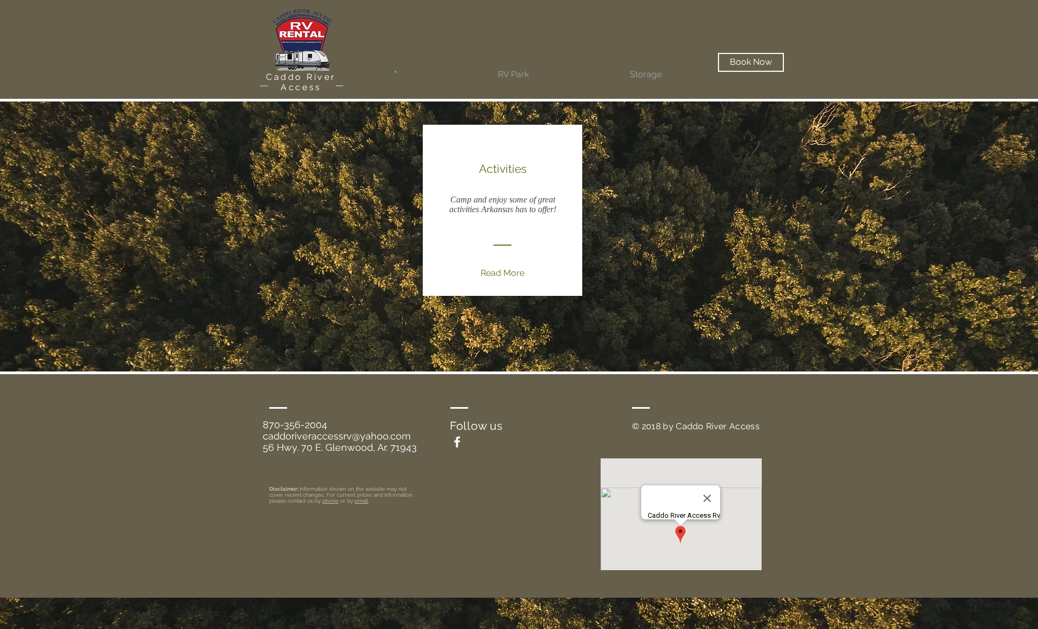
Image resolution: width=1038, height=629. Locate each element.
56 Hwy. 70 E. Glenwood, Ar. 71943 (340, 447)
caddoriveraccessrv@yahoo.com (337, 436)
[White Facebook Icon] (457, 442)
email (361, 501)
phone (330, 501)
